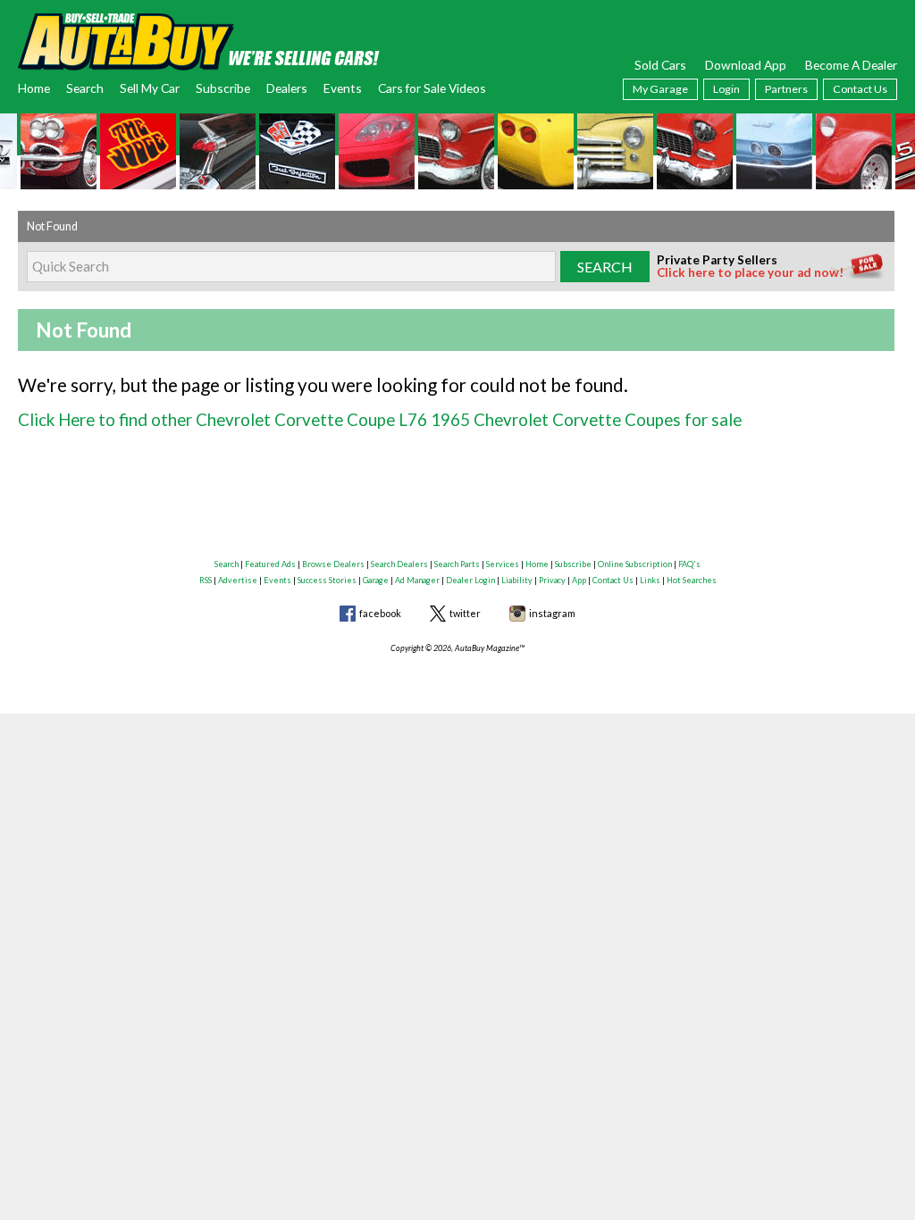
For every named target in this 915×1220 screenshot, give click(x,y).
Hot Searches (692, 580)
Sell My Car (150, 88)
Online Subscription (635, 564)
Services (502, 564)
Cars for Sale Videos (432, 88)
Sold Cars (660, 64)
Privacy (552, 580)
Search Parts (457, 564)
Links (650, 580)
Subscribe (223, 88)
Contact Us (860, 89)
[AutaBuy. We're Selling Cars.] (199, 39)
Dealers (286, 88)
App (579, 580)
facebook (380, 613)
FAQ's (689, 564)
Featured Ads (270, 564)
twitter (465, 613)
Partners (786, 89)
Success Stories (327, 580)
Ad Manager (417, 580)
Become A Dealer (851, 64)
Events (342, 88)
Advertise (237, 580)
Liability (517, 580)
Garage (376, 580)
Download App (745, 64)
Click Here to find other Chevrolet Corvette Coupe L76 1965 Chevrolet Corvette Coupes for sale (380, 419)
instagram (552, 613)
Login (726, 89)
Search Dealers (399, 564)
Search (85, 88)
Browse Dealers (333, 564)
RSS (205, 580)
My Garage (660, 89)
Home (34, 88)
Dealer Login (470, 580)
